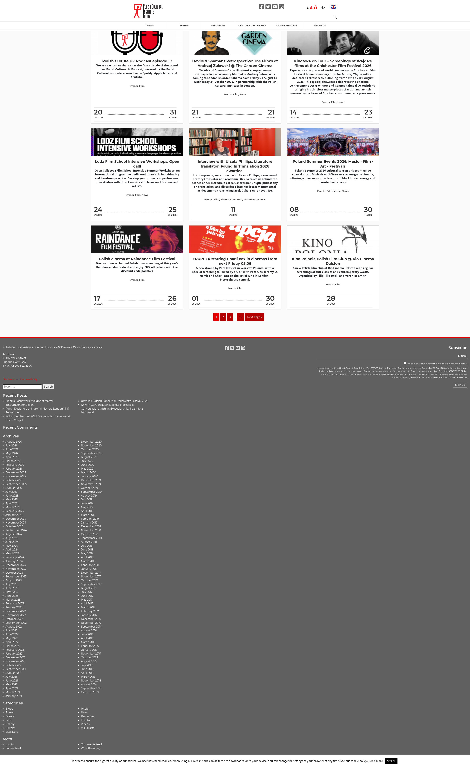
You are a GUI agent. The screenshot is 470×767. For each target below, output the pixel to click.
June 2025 (12, 495)
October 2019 (89, 488)
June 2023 (12, 588)
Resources (218, 25)
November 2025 (16, 476)
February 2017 (90, 611)
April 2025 (12, 503)
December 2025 (16, 472)
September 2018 (91, 538)
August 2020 (89, 457)
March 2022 (13, 646)
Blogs (9, 708)
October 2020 (90, 449)
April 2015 (87, 673)
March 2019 (88, 515)
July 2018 (87, 545)
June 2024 (12, 542)
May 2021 (11, 684)
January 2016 (89, 649)
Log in (10, 744)
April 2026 (12, 457)
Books (10, 712)
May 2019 (87, 507)
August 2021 (13, 673)
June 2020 (87, 464)
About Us (320, 25)
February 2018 (90, 565)
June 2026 (12, 449)
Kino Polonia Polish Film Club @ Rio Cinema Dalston (333, 261)
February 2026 (15, 464)
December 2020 (91, 441)
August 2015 (89, 661)
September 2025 (16, 484)
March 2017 (88, 607)
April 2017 (87, 603)
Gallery (10, 724)
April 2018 (87, 557)
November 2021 (15, 661)
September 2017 (91, 584)
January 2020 (89, 476)
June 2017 (87, 595)
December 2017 (91, 572)
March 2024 (13, 553)
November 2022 (16, 615)
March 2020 (88, 472)
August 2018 (89, 542)
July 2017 (86, 592)
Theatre (86, 720)
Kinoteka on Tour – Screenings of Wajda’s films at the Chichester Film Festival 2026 (333, 63)
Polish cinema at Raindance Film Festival (137, 259)
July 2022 (11, 630)
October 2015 (89, 657)
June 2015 (87, 669)
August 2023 (14, 580)
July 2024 (12, 538)
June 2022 (12, 634)
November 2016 (91, 622)
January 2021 (14, 696)
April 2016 (87, 638)
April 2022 (12, 642)
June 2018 (87, 549)
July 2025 (11, 491)
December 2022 (16, 611)
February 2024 (15, 557)
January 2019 (89, 522)
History (224, 199)
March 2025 (13, 507)
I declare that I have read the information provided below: (436, 363)
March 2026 (13, 461)
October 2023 (14, 572)
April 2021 (12, 688)
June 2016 (87, 634)
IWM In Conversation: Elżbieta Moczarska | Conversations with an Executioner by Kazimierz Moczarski (112, 408)
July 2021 (11, 676)
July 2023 (11, 584)
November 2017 (91, 576)
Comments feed (91, 744)
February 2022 (15, 649)
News (150, 25)
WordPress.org (90, 748)
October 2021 (14, 665)
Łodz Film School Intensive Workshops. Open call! (137, 163)
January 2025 (14, 515)
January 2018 (89, 568)
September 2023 (16, 576)
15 (240, 317)
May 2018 (87, 553)
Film (141, 86)
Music (337, 191)
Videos (261, 199)
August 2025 (14, 488)
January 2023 (14, 607)
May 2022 (12, 638)
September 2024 (16, 530)
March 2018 (88, 561)
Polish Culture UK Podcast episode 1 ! (137, 61)
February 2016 (90, 646)
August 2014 (89, 684)
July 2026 (12, 445)
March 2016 (88, 642)
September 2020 (91, 453)
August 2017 (89, 588)
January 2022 (14, 653)
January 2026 (14, 468)
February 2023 (15, 603)
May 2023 (12, 592)
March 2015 (88, 676)
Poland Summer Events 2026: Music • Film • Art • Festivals (333, 163)
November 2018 (91, 530)
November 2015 (91, 653)
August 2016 (89, 630)
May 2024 (12, 545)
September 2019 (91, 491)
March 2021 (13, 692)
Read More (375, 761)
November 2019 (91, 484)
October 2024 (14, 526)
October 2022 (14, 619)
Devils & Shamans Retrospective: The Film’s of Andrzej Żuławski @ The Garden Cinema (235, 63)
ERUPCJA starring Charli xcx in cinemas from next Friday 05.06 (235, 261)
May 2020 (87, 468)
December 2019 (91, 480)
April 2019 (87, 511)
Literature (236, 199)
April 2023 (12, 595)
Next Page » (254, 317)
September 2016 (91, 626)
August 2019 (89, 495)
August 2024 (14, 534)
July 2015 (86, 665)
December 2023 (16, 565)
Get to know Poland (252, 25)
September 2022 (16, 622)
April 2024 (12, 549)
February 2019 (90, 518)
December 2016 (91, 619)
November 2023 (16, 568)
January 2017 (89, 615)
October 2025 (14, 480)
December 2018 (91, 526)
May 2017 (87, 599)
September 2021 (16, 669)
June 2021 (12, 680)
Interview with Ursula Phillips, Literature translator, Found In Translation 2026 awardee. (235, 166)
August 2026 (14, 441)
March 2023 (13, 599)
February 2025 (15, 511)
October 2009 (90, 692)
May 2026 (12, 453)
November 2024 (16, 522)
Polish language (286, 25)
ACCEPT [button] (391, 761)
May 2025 (12, 499)
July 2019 (87, 499)
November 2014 (91, 680)
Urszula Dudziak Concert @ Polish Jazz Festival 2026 (114, 401)
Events (184, 25)
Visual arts (87, 728)
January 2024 (14, 561)
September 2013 (91, 688)
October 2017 (89, 580)
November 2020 (91, 445)
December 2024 (16, 518)
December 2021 (15, 657)
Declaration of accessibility (20, 379)
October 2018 (89, 534)
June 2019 (87, 503)
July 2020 (87, 461)
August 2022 (14, 626)
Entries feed (13, 748)
